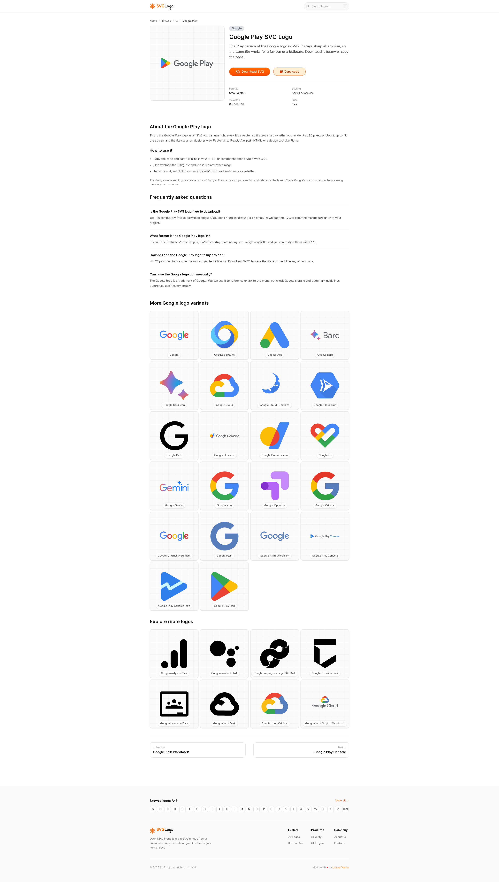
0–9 (345, 809)
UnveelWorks (341, 867)
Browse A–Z (295, 843)
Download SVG (253, 71)
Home (153, 21)
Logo (165, 831)
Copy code (291, 71)
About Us (340, 837)
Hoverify (316, 837)
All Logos (294, 837)
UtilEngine (317, 843)
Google (237, 28)
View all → (342, 800)
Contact (339, 843)
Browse (166, 21)
